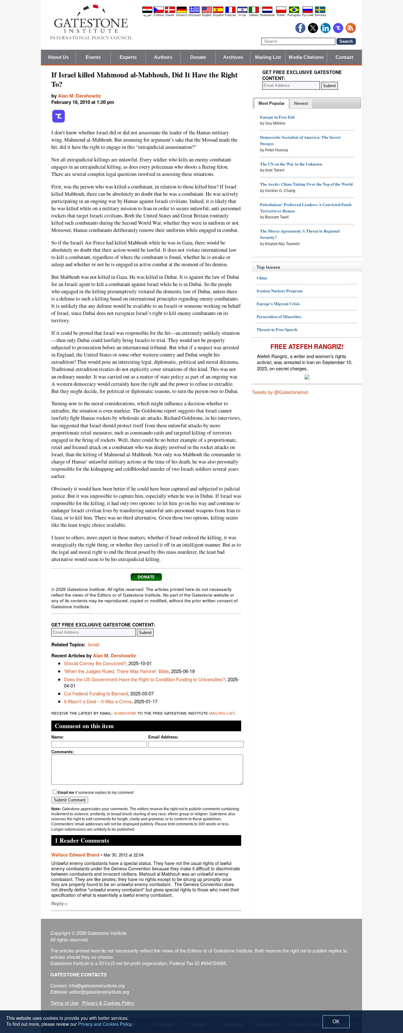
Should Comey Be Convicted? (95, 663)
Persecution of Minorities (279, 316)
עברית (242, 15)
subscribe (125, 712)
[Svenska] (320, 12)
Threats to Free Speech (277, 329)
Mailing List (268, 57)
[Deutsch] (182, 12)
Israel (93, 644)
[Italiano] (254, 12)
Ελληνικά (195, 15)
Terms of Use (64, 1002)
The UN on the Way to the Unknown (291, 164)
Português (294, 15)
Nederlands (267, 15)
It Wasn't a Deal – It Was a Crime (98, 701)
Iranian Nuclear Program (280, 291)
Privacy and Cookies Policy (104, 1024)
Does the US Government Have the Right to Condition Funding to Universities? (144, 679)
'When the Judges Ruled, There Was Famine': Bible (116, 671)
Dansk (170, 15)
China (262, 278)
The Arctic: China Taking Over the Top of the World (306, 184)
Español (218, 15)
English (207, 15)
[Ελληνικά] (195, 12)
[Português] (294, 12)
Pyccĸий (307, 15)
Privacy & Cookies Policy (108, 1002)
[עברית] (242, 12)
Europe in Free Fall (277, 117)
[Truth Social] (58, 121)
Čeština (159, 15)
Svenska (320, 15)
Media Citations (306, 57)
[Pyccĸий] (308, 12)
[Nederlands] (267, 12)
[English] (207, 12)
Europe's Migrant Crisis (278, 303)
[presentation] (271, 103)
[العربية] (147, 12)
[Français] (230, 12)
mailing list (221, 712)
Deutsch (181, 15)
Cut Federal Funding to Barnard (96, 693)
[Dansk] (170, 12)
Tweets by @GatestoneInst (280, 392)
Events (93, 57)
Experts (128, 57)
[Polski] (281, 12)
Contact (344, 57)
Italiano (253, 15)
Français (230, 15)
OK (336, 1021)
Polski (281, 15)
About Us (58, 57)
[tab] (271, 103)
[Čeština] (159, 12)
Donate (198, 57)
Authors (163, 57)
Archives (233, 57)
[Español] (218, 12)
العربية (147, 15)
